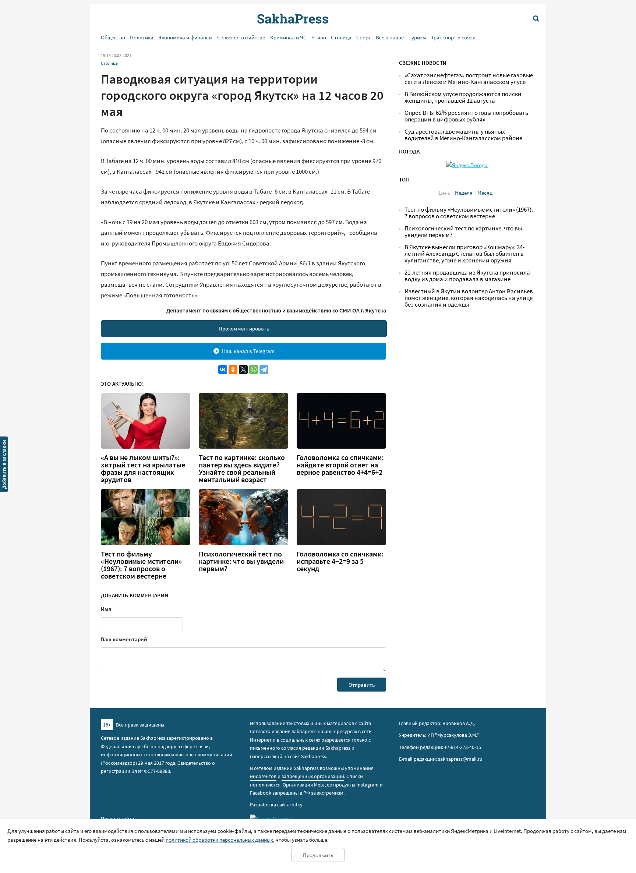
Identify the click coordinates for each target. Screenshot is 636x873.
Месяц (484, 192)
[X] (243, 369)
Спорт (363, 37)
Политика (141, 37)
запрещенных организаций (313, 776)
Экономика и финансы (185, 37)
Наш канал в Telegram (248, 350)
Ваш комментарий (124, 639)
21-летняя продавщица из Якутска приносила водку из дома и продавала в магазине (467, 276)
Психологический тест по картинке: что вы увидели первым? (241, 561)
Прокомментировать (244, 328)
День (444, 192)
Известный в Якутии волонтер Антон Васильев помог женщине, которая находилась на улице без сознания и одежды (468, 297)
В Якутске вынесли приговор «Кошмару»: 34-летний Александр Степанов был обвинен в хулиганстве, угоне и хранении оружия (464, 253)
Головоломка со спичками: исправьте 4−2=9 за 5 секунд (340, 561)
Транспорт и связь (453, 37)
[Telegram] (263, 369)
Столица (341, 37)
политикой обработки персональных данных (219, 839)
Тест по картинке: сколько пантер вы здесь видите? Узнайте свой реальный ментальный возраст (242, 468)
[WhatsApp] (253, 369)
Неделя (464, 192)
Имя (106, 608)
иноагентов (263, 776)
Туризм (417, 37)
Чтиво (318, 37)
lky (297, 804)
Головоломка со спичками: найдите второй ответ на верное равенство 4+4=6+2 (340, 465)
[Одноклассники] (233, 369)
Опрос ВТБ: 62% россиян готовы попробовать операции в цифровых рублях (466, 116)
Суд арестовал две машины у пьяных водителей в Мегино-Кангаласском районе (463, 135)
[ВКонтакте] (222, 369)
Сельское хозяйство (241, 37)
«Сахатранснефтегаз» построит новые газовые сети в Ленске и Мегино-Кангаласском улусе (468, 78)
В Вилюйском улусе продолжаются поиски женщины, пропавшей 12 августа (463, 97)
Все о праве (390, 37)
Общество (113, 37)
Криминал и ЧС (288, 37)
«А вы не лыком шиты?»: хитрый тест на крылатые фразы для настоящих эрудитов (143, 468)
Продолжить (318, 855)
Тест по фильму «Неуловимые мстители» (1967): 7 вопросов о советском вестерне (141, 564)
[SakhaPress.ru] (4, 465)
